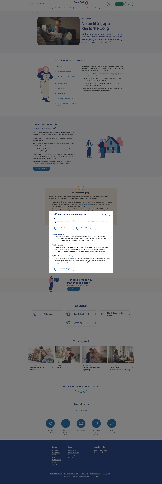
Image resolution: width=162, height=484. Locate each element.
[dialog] (81, 242)
